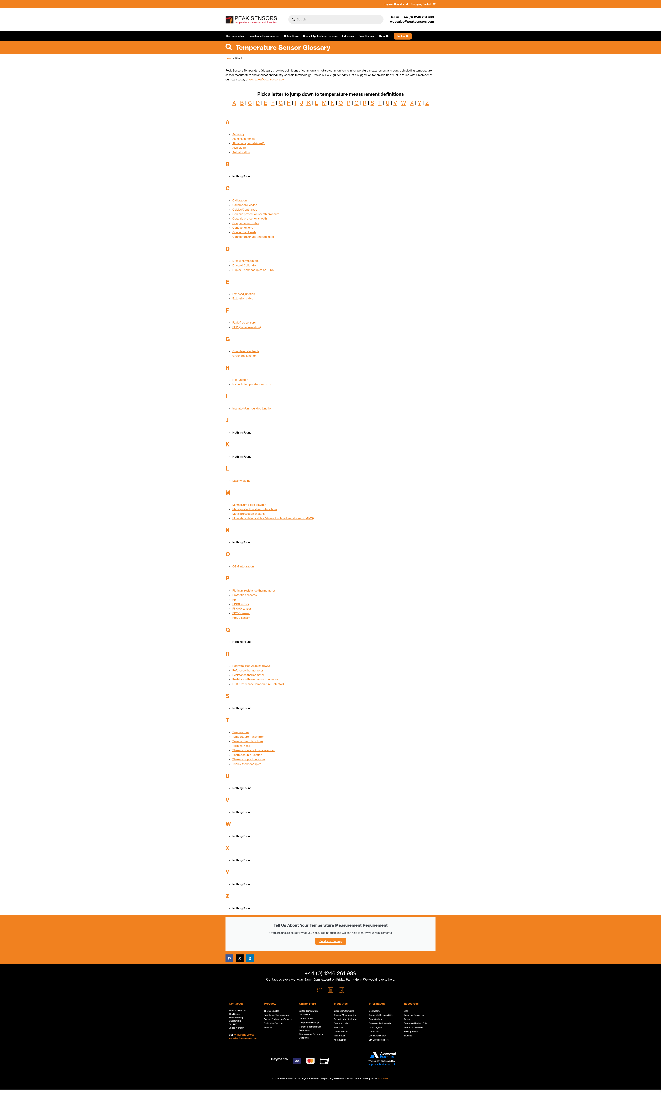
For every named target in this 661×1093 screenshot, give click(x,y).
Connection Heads (244, 232)
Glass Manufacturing (344, 1011)
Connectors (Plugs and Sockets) (253, 236)
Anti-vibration (241, 152)
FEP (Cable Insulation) (246, 327)
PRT (235, 599)
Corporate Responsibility (381, 1015)
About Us (384, 36)
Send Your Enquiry (330, 941)
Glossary (408, 1019)
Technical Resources (414, 1015)
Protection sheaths (244, 595)
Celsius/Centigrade (244, 209)
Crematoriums (341, 1031)
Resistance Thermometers (264, 36)
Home (228, 58)
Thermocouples (234, 36)
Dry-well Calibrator (244, 265)
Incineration (339, 1035)
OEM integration (243, 566)
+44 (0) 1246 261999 (244, 1035)
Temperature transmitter (248, 736)
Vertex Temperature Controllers (308, 1013)
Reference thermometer (247, 670)
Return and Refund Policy (416, 1023)
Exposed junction (243, 294)
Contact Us (402, 36)
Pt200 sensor (241, 613)
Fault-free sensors (244, 322)
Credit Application (377, 1035)
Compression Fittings (309, 1022)
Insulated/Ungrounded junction (252, 408)
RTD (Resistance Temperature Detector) (258, 684)
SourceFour (383, 1078)
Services (268, 1027)
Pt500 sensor (241, 617)
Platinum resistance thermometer (253, 590)
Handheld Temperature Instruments (310, 1028)
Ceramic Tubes (306, 1018)
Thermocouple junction (247, 755)
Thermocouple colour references (253, 750)
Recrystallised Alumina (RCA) (251, 666)
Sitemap (408, 1035)
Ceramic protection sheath (249, 218)
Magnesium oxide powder (249, 504)
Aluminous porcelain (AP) (248, 143)
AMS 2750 (239, 147)
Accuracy (238, 134)
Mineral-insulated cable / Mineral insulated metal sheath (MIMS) (273, 518)
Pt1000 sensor (241, 608)
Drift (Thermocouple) (245, 261)
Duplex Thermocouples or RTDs (253, 270)
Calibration (239, 200)
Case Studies (366, 36)
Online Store (291, 36)
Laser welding (241, 480)
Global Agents (375, 1027)
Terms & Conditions (413, 1027)
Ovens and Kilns (341, 1023)
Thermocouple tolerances (248, 759)
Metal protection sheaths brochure (254, 509)
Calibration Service (244, 205)
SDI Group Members (379, 1040)
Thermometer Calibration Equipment (311, 1036)
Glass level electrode (245, 351)
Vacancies (374, 1031)
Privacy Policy (411, 1031)
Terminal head (241, 745)
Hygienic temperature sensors (251, 384)
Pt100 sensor (240, 604)
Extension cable (242, 298)
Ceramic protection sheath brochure (255, 214)
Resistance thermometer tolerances (255, 679)
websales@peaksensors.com (267, 79)
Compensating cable (245, 223)
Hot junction (240, 379)
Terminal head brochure (247, 741)
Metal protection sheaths (248, 513)
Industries (348, 36)
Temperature (240, 732)
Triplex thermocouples (246, 764)
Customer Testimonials (380, 1023)
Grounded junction (244, 355)
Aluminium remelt (243, 138)
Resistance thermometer (248, 675)
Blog (406, 1011)
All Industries (340, 1040)
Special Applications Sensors (320, 36)
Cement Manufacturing (345, 1015)
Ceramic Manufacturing (345, 1019)
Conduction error (243, 227)
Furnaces (338, 1027)
